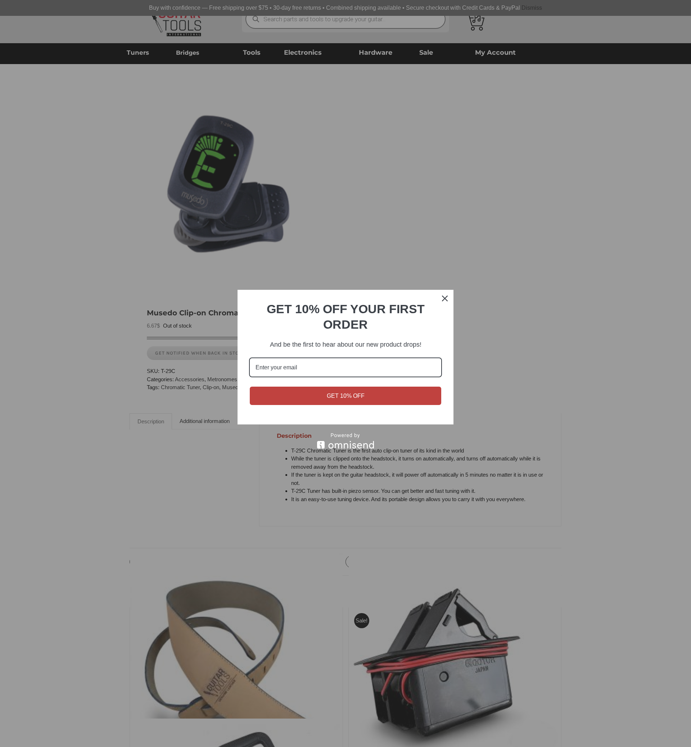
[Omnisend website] (345, 440)
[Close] (444, 298)
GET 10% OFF (346, 396)
